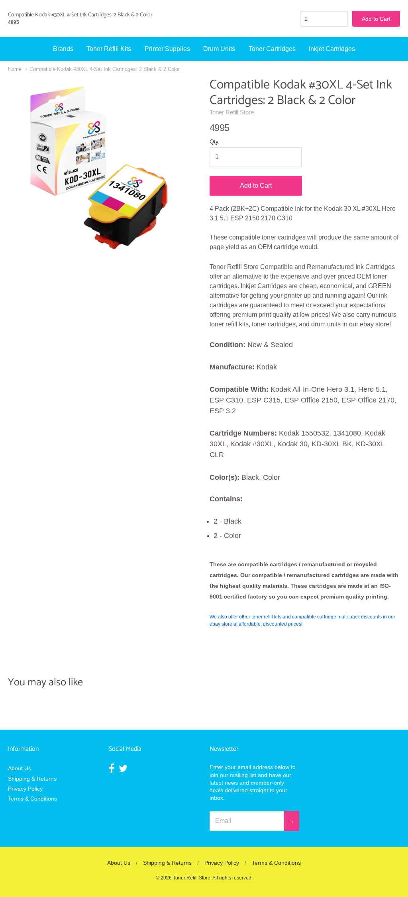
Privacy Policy (25, 788)
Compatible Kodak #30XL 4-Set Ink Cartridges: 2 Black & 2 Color (104, 69)
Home (15, 69)
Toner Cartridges (272, 48)
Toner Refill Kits (108, 48)
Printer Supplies (167, 48)
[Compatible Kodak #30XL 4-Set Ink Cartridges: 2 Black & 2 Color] (103, 172)
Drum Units (219, 48)
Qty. (215, 142)
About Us (19, 768)
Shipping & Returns (32, 778)
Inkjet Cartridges (332, 48)
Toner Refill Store (232, 112)
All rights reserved (231, 878)
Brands (63, 48)
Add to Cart (256, 185)
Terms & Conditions (32, 798)
